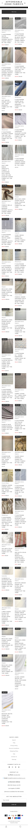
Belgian (17, 196)
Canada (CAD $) (13, 811)
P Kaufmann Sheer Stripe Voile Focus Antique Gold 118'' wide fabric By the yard (7, 522)
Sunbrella (4, 576)
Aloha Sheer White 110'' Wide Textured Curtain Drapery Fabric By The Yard (20, 681)
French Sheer (18, 294)
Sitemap (14, 759)
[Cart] (24, 3)
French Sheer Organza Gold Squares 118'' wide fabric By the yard (20, 300)
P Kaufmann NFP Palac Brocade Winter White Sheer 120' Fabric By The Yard (20, 425)
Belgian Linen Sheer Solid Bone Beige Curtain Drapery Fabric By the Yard (7, 324)
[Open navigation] (3, 3)
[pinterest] (15, 767)
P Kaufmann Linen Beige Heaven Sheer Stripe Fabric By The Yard (20, 162)
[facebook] (9, 767)
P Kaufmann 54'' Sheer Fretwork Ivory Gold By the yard (20, 357)
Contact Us (14, 756)
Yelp (14, 754)
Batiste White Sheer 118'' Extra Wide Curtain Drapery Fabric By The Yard (7, 718)
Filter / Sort (14, 11)
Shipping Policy (14, 751)
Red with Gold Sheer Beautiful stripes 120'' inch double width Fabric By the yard (20, 557)
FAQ (14, 742)
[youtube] (18, 767)
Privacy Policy (14, 745)
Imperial (17, 233)
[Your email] (14, 800)
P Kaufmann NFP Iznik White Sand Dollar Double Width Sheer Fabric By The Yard (7, 239)
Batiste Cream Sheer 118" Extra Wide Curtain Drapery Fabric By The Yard (20, 587)
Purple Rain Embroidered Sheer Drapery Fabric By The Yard (7, 428)
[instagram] (12, 767)
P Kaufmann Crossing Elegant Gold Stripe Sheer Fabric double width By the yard (20, 520)
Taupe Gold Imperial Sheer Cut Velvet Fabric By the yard (20, 459)
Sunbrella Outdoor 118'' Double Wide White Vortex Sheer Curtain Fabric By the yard (7, 583)
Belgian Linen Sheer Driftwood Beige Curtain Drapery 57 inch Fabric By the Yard (20, 644)
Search (14, 740)
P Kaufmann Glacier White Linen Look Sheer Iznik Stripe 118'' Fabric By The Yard (7, 363)
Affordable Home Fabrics (14, 3)
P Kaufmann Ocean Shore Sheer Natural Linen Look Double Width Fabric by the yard (7, 394)
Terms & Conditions (14, 748)
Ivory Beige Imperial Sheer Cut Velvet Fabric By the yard (20, 238)
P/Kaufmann (18, 64)
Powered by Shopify (14, 822)
